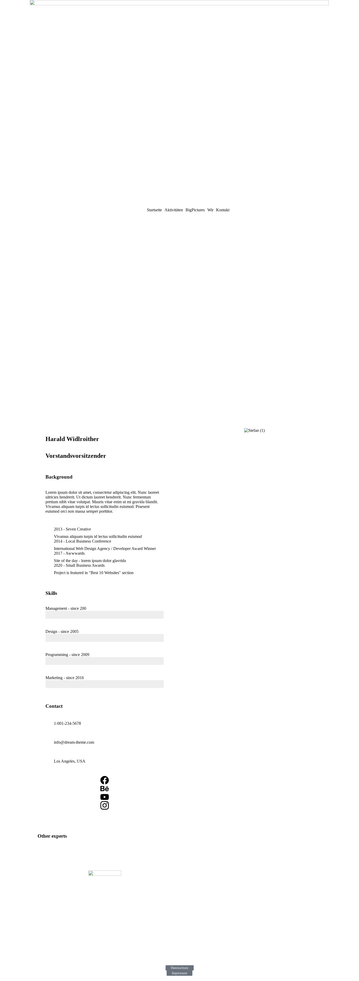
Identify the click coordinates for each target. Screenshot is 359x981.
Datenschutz (179, 968)
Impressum (179, 973)
